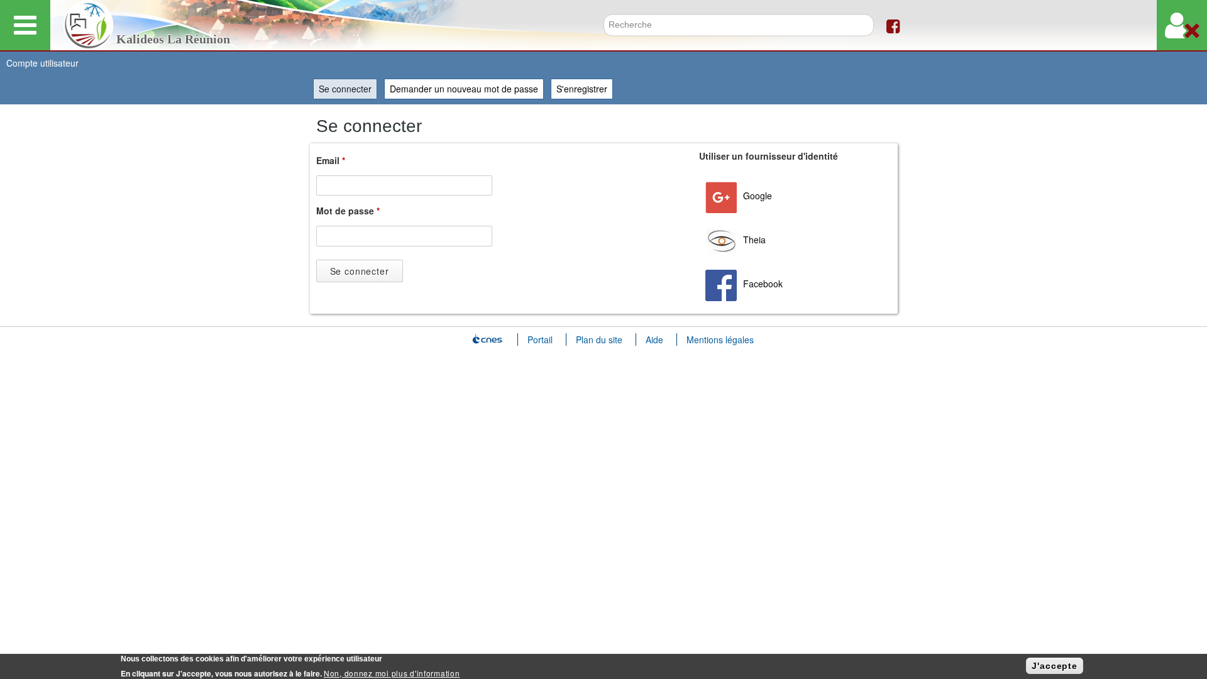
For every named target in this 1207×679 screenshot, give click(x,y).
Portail (540, 339)
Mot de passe (348, 210)
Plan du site (599, 339)
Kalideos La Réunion (173, 39)
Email (330, 160)
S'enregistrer (581, 88)
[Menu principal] (25, 25)
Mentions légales (720, 339)
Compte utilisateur (42, 63)
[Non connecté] (1182, 25)
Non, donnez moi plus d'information (392, 673)
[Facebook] (893, 25)
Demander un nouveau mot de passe (464, 88)
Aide (654, 339)
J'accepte (1054, 666)
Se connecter (348, 88)
